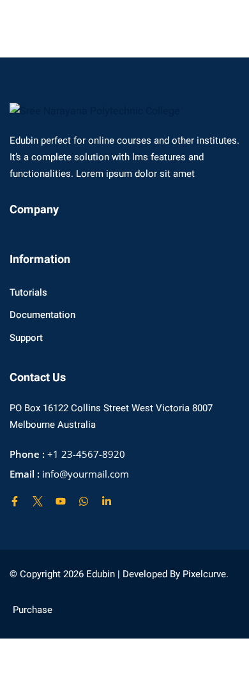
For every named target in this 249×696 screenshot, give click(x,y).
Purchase (32, 610)
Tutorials (28, 292)
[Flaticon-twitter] (38, 501)
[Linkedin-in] (107, 501)
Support (26, 338)
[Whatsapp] (84, 501)
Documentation (42, 315)
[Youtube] (61, 501)
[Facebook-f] (15, 501)
